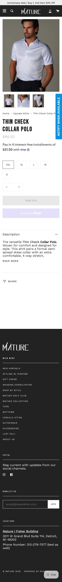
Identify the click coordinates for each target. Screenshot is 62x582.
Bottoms (8, 412)
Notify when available (58, 116)
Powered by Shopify (36, 571)
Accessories (11, 428)
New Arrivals (11, 368)
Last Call (9, 434)
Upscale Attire (21, 113)
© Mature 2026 (12, 571)
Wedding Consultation (17, 385)
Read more (10, 261)
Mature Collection (15, 401)
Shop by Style (12, 390)
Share (12, 281)
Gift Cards (10, 379)
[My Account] (50, 11)
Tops (6, 406)
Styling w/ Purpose (15, 374)
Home (6, 113)
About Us (9, 439)
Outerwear (10, 423)
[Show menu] (4, 11)
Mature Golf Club (15, 395)
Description (11, 234)
